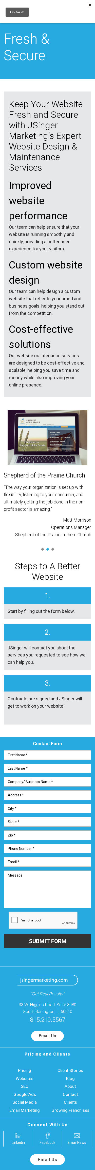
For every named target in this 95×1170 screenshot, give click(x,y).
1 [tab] (42, 549)
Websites (24, 1078)
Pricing (24, 1070)
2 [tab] (47, 549)
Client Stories (70, 1070)
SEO (25, 1086)
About (70, 1086)
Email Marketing (24, 1110)
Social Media (24, 1102)
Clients (70, 1102)
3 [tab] (52, 549)
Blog (70, 1078)
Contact (70, 1094)
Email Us (47, 1035)
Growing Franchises (70, 1110)
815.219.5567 (47, 1019)
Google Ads (24, 1094)
